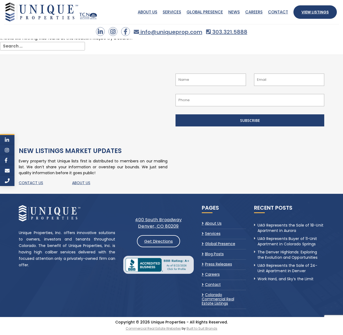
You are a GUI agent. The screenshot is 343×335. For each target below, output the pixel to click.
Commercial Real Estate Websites (153, 328)
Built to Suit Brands (202, 328)
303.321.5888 (229, 32)
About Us (147, 12)
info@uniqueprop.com (170, 32)
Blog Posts (214, 254)
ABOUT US (81, 182)
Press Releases (218, 264)
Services (172, 12)
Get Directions (158, 241)
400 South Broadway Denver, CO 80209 (158, 223)
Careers (254, 12)
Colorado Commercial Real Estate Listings (218, 299)
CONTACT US (31, 182)
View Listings (315, 12)
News (234, 12)
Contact (278, 12)
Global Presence (205, 12)
